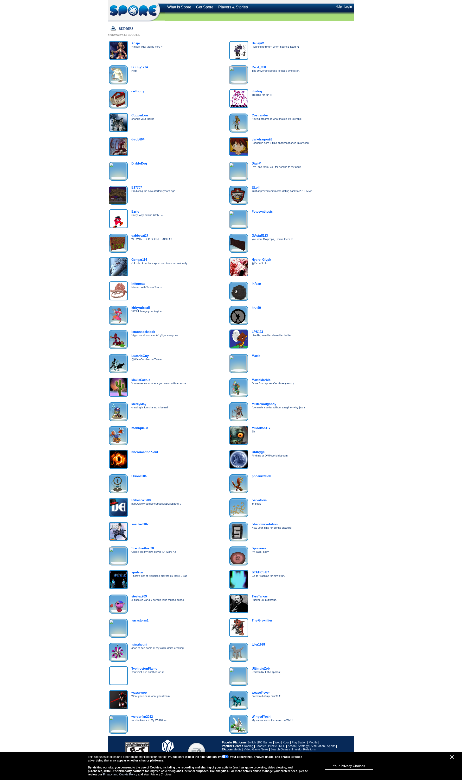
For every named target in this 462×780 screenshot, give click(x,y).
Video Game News (256, 749)
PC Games (265, 742)
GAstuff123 (260, 235)
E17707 (136, 187)
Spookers (259, 548)
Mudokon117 (261, 428)
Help (338, 6)
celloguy (137, 91)
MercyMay (138, 404)
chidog (257, 91)
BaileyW (258, 43)
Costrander (260, 115)
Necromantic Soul (144, 452)
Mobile (313, 742)
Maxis (256, 356)
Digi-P (256, 163)
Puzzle (272, 746)
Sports (331, 746)
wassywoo (139, 692)
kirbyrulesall (140, 308)
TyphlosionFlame (144, 668)
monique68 (139, 428)
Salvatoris (259, 500)
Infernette (138, 283)
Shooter (261, 746)
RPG (282, 746)
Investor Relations (304, 749)
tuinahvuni (139, 644)
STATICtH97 (260, 572)
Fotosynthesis (262, 211)
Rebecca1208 (141, 500)
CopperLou (139, 115)
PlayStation (299, 742)
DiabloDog (139, 163)
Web (278, 742)
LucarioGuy (140, 356)
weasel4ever (261, 692)
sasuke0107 (139, 524)
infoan (256, 283)
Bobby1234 (139, 67)
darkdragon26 (262, 139)
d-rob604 (137, 139)
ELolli (256, 187)
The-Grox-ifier (262, 620)
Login (348, 6)
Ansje (135, 43)
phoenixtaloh (261, 476)
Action (292, 746)
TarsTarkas (260, 596)
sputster (137, 572)
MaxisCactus (140, 380)
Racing (248, 746)
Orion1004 (139, 476)
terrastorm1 (139, 620)
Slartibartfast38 (142, 548)
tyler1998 (258, 644)
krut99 (256, 308)
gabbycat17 (139, 235)
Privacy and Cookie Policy (120, 774)
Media (237, 749)
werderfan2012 (142, 716)
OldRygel (258, 452)
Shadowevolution (265, 524)
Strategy (303, 746)
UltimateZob (261, 668)
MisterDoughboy (264, 404)
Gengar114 (139, 259)
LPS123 (257, 332)
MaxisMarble (261, 380)
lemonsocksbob (143, 332)
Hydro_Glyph (261, 259)
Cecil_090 (259, 67)
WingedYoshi (261, 716)
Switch (251, 742)
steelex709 (139, 596)
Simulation (318, 746)
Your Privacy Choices (349, 766)
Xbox (286, 742)
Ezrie (135, 211)
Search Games (280, 749)
